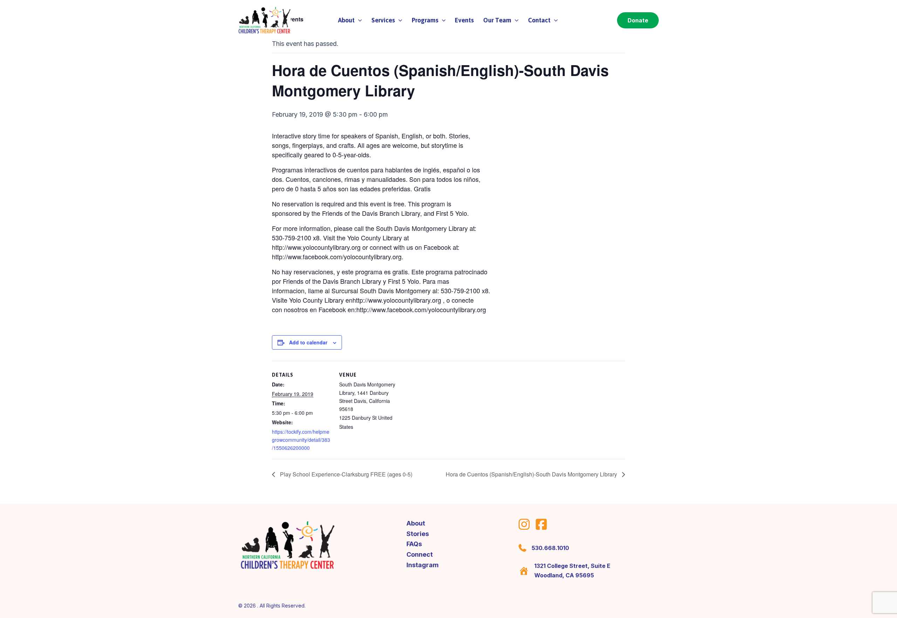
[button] (358, 20)
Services (383, 20)
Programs (425, 20)
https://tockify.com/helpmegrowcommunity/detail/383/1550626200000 (301, 439)
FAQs (414, 544)
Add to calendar (308, 342)
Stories (417, 533)
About (415, 523)
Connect (419, 554)
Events (464, 20)
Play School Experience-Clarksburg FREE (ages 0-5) (345, 474)
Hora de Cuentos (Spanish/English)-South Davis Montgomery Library (532, 474)
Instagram (422, 565)
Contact (539, 20)
